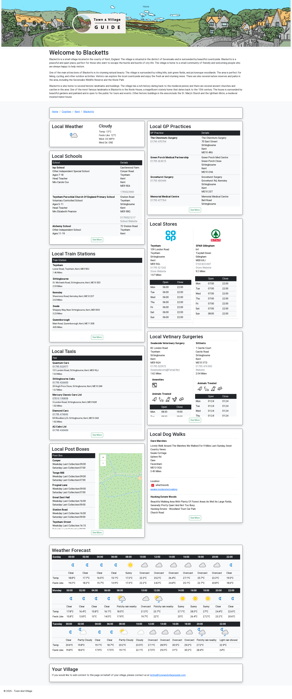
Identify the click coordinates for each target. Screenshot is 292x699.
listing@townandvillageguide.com (168, 675)
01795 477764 (158, 200)
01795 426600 (60, 382)
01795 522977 (60, 366)
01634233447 (203, 264)
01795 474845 (60, 414)
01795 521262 (158, 267)
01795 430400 (60, 430)
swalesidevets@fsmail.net (165, 369)
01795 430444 (158, 180)
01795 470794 (158, 141)
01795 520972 (158, 366)
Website (200, 369)
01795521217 (127, 217)
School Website (128, 221)
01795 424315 (158, 161)
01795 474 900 (204, 366)
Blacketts (88, 111)
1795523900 (127, 191)
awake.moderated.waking (163, 489)
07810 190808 (60, 398)
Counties (66, 111)
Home (146, 6)
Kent (77, 111)
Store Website (158, 271)
